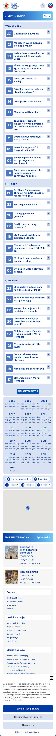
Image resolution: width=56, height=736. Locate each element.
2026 (12, 400)
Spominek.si (44, 537)
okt (30, 404)
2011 (12, 467)
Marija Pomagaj (16, 650)
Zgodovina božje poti (16, 670)
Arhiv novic (11, 605)
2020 (12, 427)
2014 (12, 454)
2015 (44, 440)
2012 (44, 454)
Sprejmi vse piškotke (28, 708)
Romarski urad (29, 571)
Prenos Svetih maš (15, 601)
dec (22, 404)
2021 (44, 414)
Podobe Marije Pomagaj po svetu (21, 663)
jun (14, 404)
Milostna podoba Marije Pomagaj (21, 659)
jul (10, 404)
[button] (51, 678)
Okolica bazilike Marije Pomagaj (21, 674)
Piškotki (18, 732)
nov (26, 404)
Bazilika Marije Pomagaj (17, 656)
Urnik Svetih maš (14, 598)
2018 (44, 427)
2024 (44, 400)
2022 (28, 414)
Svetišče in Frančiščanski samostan (28, 550)
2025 (28, 400)
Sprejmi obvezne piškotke (28, 717)
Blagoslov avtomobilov (16, 630)
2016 (28, 440)
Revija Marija (12, 638)
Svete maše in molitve (16, 623)
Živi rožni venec (13, 641)
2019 (28, 427)
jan (18, 406)
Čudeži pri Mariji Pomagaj (18, 667)
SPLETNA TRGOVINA (17, 537)
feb (14, 406)
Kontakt (10, 609)
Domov (11, 592)
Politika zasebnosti (31, 732)
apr (6, 406)
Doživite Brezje (15, 617)
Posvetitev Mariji (14, 627)
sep (33, 404)
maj (17, 404)
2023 (12, 414)
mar (10, 406)
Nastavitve (28, 725)
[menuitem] (50, 5)
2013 (28, 454)
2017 (12, 440)
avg (6, 404)
